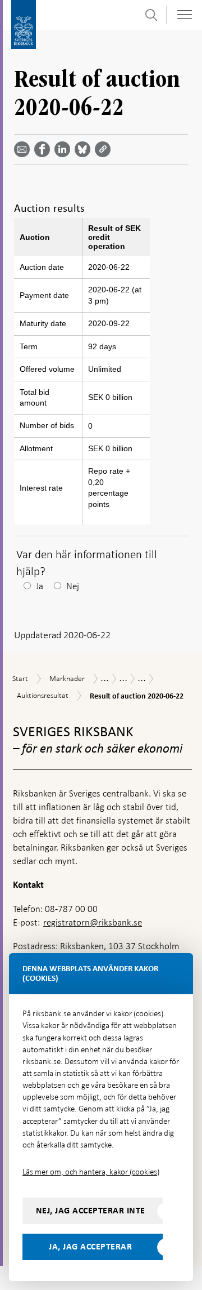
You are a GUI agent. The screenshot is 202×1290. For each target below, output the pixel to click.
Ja (39, 586)
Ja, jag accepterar (90, 1246)
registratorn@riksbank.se (92, 922)
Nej (72, 586)
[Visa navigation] (184, 14)
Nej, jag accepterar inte (90, 1210)
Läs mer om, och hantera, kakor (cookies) (90, 1172)
